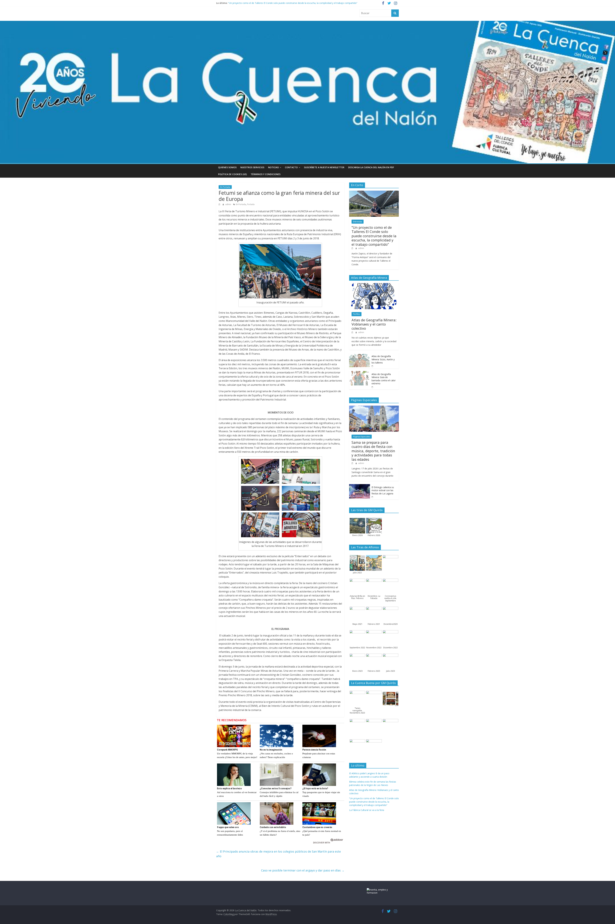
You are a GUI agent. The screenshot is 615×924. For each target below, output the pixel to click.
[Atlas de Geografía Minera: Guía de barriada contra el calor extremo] (359, 372)
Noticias (273, 167)
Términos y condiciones (265, 174)
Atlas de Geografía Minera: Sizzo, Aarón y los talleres (383, 359)
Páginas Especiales (361, 436)
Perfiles (356, 314)
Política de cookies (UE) (232, 174)
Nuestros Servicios (252, 167)
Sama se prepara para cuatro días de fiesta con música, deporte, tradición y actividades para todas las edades (373, 451)
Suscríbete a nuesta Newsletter (324, 167)
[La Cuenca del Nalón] (307, 23)
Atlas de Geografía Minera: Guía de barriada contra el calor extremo (384, 379)
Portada (250, 204)
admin (228, 204)
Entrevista (357, 221)
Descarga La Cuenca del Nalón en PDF (371, 167)
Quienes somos (227, 167)
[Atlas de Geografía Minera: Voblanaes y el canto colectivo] (374, 284)
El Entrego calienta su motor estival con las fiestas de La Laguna (383, 490)
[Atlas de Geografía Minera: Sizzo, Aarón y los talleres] (359, 354)
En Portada (225, 187)
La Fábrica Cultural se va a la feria (366, 810)
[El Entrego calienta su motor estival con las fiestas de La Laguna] (359, 485)
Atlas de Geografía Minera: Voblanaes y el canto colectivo (258, 2)
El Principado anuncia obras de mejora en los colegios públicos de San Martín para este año (278, 854)
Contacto (291, 167)
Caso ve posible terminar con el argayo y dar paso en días (302, 870)
